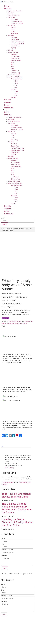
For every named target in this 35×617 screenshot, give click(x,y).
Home (6, 6)
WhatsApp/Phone (6, 595)
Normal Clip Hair (16, 21)
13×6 (12, 62)
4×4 (12, 68)
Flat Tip (13, 27)
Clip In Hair (11, 17)
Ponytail (13, 97)
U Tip (13, 31)
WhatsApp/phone (7, 549)
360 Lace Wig (15, 58)
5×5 (12, 66)
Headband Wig (16, 60)
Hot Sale (7, 100)
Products (7, 8)
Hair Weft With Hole (17, 42)
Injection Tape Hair (14, 15)
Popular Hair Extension (15, 11)
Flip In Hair (14, 19)
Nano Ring (14, 33)
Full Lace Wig (15, 56)
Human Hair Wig (13, 52)
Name (3, 538)
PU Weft (13, 48)
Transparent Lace (16, 79)
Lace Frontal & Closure (15, 77)
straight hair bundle (21, 323)
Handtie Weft (15, 46)
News (6, 105)
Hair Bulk (10, 50)
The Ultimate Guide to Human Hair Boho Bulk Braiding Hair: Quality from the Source (17, 508)
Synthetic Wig (15, 73)
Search (3, 218)
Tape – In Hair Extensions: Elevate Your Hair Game (16, 495)
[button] (16, 110)
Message (4, 555)
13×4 (12, 64)
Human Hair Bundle (14, 75)
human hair (10, 323)
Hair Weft (11, 35)
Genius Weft (15, 40)
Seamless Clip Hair (17, 23)
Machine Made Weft (17, 44)
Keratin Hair (11, 25)
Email (3, 544)
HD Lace (14, 89)
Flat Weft (14, 38)
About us (7, 102)
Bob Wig (13, 54)
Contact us (8, 108)
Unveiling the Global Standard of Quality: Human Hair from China (17, 522)
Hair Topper (15, 71)
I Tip (12, 29)
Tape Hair (11, 13)
